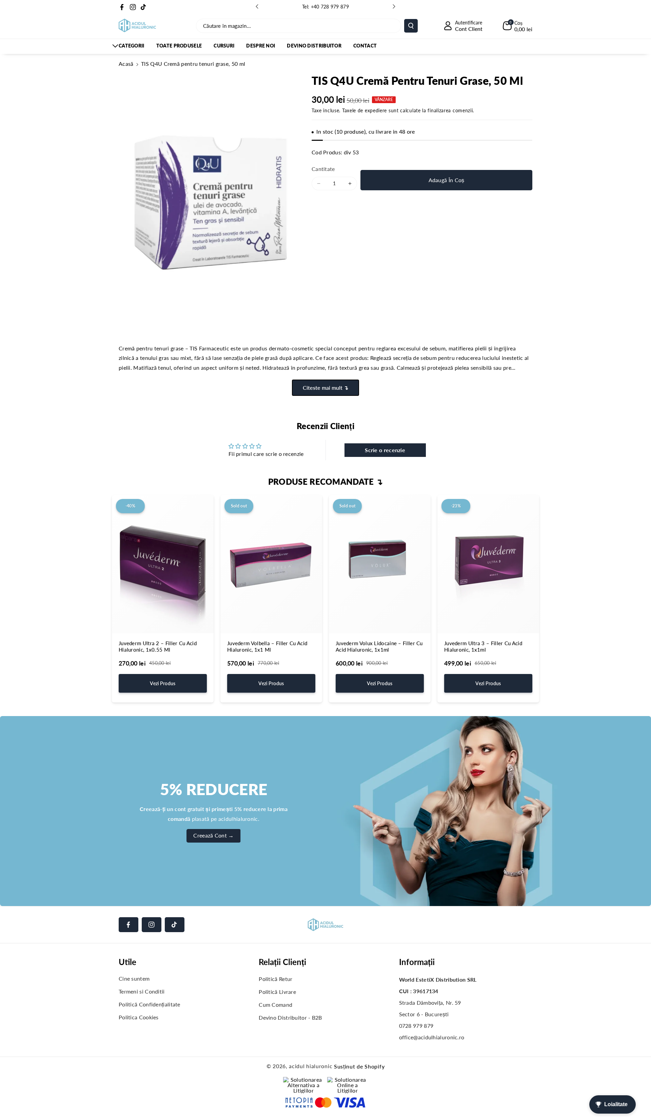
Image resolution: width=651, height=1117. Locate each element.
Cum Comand (275, 1004)
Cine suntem (134, 978)
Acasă (126, 63)
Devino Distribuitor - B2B (290, 1017)
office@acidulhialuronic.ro (432, 1037)
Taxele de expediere (364, 110)
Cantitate (323, 169)
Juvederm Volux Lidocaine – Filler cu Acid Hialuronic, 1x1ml (379, 646)
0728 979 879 (416, 1025)
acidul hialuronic (310, 1066)
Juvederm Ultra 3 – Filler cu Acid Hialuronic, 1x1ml (483, 646)
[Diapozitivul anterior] (257, 6)
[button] (517, 25)
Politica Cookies (139, 1017)
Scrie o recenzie (385, 450)
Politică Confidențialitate (149, 1004)
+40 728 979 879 (330, 6)
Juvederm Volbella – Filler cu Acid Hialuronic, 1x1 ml (267, 646)
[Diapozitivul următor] (394, 6)
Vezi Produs (162, 683)
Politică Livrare (277, 991)
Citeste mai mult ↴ (325, 387)
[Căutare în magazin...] (411, 26)
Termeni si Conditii (142, 991)
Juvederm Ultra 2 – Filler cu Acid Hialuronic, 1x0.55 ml (158, 646)
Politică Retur (275, 979)
